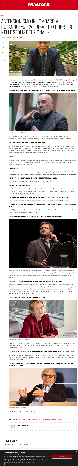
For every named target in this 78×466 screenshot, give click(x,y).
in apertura (39, 419)
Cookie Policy (11, 462)
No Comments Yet (10, 435)
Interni (2, 15)
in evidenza (46, 419)
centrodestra (22, 419)
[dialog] (39, 458)
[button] (26, 464)
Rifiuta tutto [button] (62, 460)
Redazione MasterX (16, 37)
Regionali (67, 80)
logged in (14, 444)
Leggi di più (31, 462)
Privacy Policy (17, 462)
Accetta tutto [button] (62, 456)
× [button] (76, 451)
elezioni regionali (31, 419)
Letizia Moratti (53, 419)
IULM (57, 84)
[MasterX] (39, 5)
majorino (60, 419)
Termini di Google (25, 462)
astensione (15, 419)
